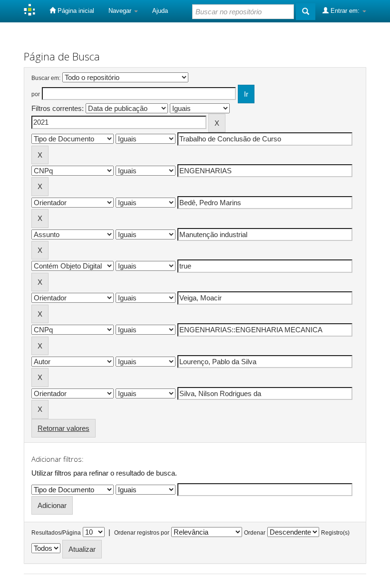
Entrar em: (345, 10)
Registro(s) (335, 532)
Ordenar (254, 532)
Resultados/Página (56, 532)
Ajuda (160, 10)
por (35, 94)
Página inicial (75, 10)
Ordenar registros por (141, 532)
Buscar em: (45, 78)
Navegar (120, 10)
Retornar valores (63, 428)
